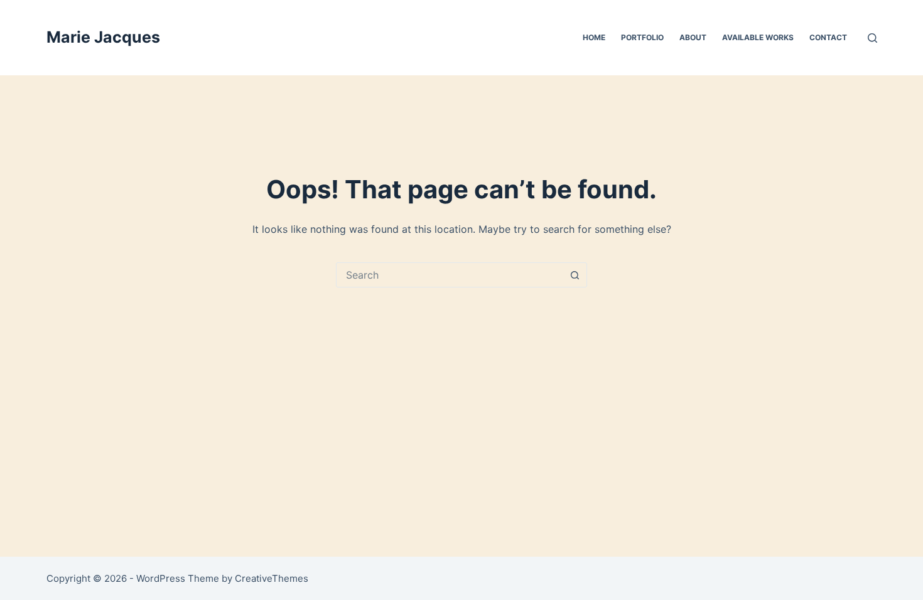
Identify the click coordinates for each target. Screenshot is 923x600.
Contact (828, 37)
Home (594, 37)
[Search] (872, 38)
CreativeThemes (271, 578)
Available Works (758, 37)
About (692, 37)
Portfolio (642, 37)
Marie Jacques (103, 37)
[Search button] (574, 275)
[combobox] (450, 274)
